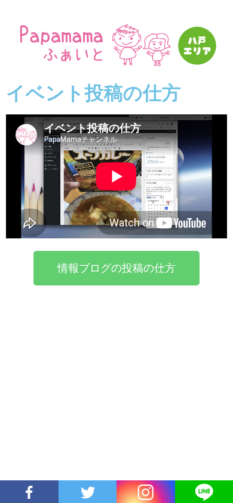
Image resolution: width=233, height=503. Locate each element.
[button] (116, 268)
